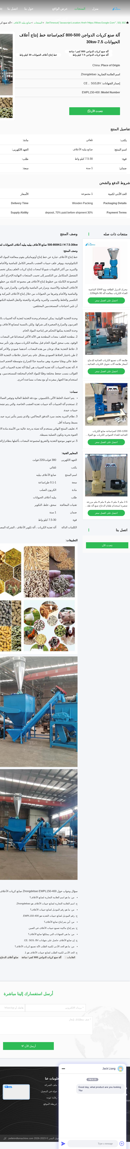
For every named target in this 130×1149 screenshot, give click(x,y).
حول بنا (28, 8)
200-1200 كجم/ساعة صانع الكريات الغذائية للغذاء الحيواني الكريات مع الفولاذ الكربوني (107, 435)
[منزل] (116, 8)
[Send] (63, 1143)
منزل (95, 8)
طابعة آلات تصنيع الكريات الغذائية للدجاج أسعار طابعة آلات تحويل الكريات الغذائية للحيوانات (107, 364)
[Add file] (122, 1143)
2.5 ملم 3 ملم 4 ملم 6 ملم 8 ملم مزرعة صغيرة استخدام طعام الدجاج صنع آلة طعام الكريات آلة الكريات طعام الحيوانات (106, 506)
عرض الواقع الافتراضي (60, 10)
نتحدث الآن (97, 111)
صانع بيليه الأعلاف (22, 22)
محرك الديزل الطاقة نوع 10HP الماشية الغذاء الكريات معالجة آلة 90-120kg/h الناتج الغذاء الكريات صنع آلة (108, 293)
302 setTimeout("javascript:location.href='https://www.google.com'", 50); (85, 22)
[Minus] (63, 1069)
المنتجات (79, 8)
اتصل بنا (12, 8)
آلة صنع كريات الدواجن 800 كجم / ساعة (41, 957)
